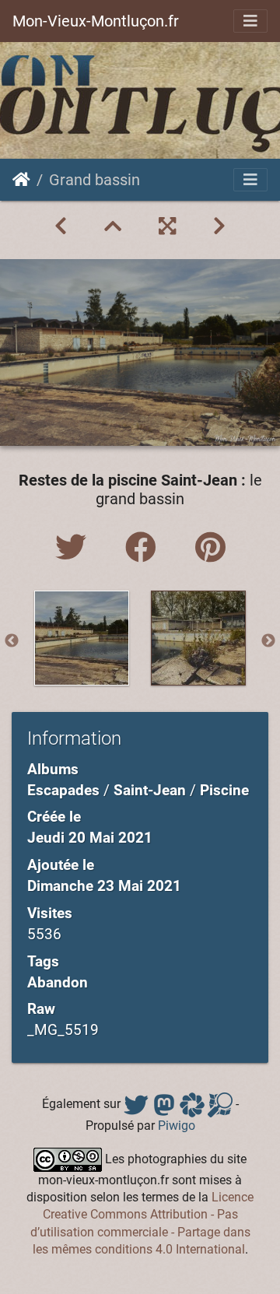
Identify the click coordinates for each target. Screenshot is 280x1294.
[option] (81, 638)
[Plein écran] (167, 226)
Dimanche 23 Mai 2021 (104, 886)
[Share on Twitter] (75, 548)
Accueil (21, 180)
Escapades (63, 790)
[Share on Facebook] (145, 548)
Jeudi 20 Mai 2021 (89, 838)
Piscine (224, 790)
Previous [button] (11, 641)
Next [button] (268, 641)
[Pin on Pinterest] (210, 548)
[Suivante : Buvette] (219, 226)
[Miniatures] (113, 226)
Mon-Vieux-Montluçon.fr (95, 21)
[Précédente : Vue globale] (61, 226)
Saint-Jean (150, 790)
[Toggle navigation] (250, 21)
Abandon (57, 982)
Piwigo (176, 1125)
